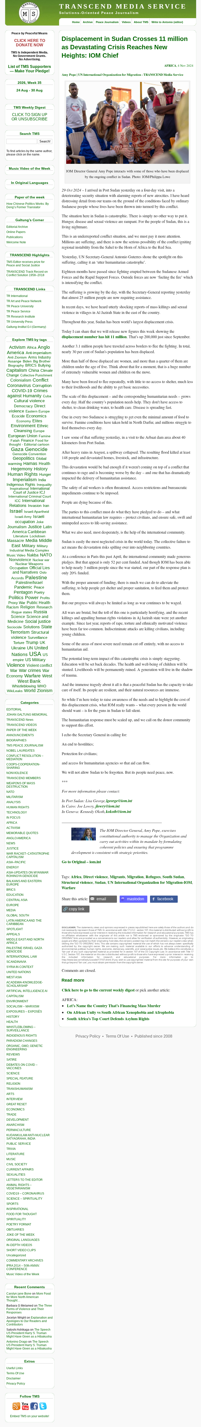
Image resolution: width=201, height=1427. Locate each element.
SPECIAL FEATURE (19, 1078)
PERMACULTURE (18, 1130)
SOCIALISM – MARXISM (22, 1006)
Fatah (15, 440)
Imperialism (25, 479)
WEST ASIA (14, 977)
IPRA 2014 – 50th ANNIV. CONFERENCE (23, 1267)
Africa (31, 347)
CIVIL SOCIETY (16, 1164)
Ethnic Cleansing (31, 428)
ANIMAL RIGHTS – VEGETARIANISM (19, 1186)
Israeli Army (23, 517)
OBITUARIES (15, 1229)
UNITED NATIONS (18, 972)
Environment (23, 425)
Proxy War (16, 603)
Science (18, 617)
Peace (39, 587)
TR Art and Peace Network (23, 301)
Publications (14, 237)
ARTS (10, 1094)
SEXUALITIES (15, 1174)
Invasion (34, 506)
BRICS (31, 365)
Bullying (44, 365)
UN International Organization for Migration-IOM (150, 882)
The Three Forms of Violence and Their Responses (29, 1309)
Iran (46, 506)
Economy (23, 421)
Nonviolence (20, 560)
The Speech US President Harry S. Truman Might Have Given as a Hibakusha (29, 1333)
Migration (135, 876)
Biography (16, 365)
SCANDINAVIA (16, 962)
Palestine (36, 577)
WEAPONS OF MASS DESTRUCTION (20, 785)
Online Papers (15, 232)
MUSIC (11, 1159)
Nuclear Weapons (29, 564)
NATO (46, 554)
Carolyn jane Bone (18, 1293)
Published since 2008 (153, 1036)
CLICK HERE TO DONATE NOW (29, 43)
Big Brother (41, 361)
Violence (16, 665)
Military (28, 545)
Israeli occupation (30, 519)
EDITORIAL (14, 709)
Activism (17, 347)
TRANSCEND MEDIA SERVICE (123, 6)
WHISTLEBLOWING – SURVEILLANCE (21, 1028)
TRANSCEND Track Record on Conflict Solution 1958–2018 (27, 273)
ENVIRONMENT (17, 1001)
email (101, 899)
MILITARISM (14, 797)
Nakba (32, 555)
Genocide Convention (29, 454)
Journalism (16, 527)
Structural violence (77, 882)
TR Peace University (20, 306)
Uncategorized (16, 1255)
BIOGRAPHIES (16, 740)
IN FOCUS (13, 817)
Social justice (38, 621)
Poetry (39, 592)
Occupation (19, 568)
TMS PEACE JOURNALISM (24, 745)
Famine (44, 436)
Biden (27, 361)
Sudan (100, 882)
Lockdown (37, 536)
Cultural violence (29, 401)
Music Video (16, 555)
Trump (32, 642)
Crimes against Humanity (27, 393)
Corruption (41, 385)
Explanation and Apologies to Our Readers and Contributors (29, 1321)
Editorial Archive (17, 227)
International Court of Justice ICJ (31, 490)
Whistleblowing (24, 686)
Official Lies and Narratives (31, 570)
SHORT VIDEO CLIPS (21, 1250)
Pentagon (23, 592)
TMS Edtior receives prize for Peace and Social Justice (25, 263)
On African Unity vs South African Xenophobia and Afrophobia (120, 1012)
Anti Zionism (17, 357)
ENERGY (12, 867)
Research (44, 607)
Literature (20, 536)
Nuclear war (41, 560)
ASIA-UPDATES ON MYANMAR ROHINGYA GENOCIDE (27, 874)
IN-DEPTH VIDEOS (19, 1245)
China (33, 370)
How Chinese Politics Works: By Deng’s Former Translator (27, 205)
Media (31, 540)
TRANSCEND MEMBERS (23, 778)
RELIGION (13, 1083)
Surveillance (37, 638)
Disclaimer (13, 1378)
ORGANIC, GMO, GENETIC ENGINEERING (24, 1047)
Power (31, 597)
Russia (40, 611)
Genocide (36, 449)
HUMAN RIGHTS (17, 807)
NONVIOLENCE (17, 773)
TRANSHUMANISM (19, 1089)
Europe (39, 431)
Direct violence (95, 876)
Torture (18, 643)
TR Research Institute (20, 316)
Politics (16, 597)
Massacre (15, 541)
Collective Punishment (36, 375)
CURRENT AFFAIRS (20, 1169)
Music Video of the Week (22, 1274)
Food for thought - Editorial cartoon (29, 442)
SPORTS (12, 1204)
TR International (17, 296)
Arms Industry (39, 357)
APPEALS (13, 934)
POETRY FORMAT (18, 1224)
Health (44, 464)
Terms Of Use (15, 1373)
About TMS (141, 22)
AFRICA (11, 822)
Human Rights (23, 474)
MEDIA (11, 910)
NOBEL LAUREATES (20, 750)
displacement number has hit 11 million (94, 336)
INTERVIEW (14, 1099)
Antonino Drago (16, 1341)
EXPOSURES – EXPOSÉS (24, 1011)
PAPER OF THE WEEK (21, 730)
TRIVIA (11, 1149)
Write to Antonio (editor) (167, 22)
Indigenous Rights (21, 484)
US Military (35, 659)
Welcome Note (16, 242)
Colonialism (20, 380)
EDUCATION (15, 895)
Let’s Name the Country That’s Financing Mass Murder (114, 1005)
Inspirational (19, 488)
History (41, 468)
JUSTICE (12, 848)
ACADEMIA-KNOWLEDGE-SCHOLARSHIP (24, 984)
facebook (165, 899)
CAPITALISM (15, 996)
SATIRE (11, 1059)
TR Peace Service (18, 311)
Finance (27, 440)
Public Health (38, 602)
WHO (41, 686)
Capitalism (16, 370)
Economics (36, 416)
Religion (27, 607)
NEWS (10, 843)
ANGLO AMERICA (18, 838)
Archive (88, 22)
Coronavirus (19, 385)
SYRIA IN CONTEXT (19, 967)
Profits (45, 598)
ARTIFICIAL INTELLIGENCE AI (26, 991)
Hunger (45, 474)
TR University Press (19, 321)
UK (42, 642)
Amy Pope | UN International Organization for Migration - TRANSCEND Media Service (122, 74)
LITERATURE (15, 1154)
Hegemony (21, 468)
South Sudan (173, 876)
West (47, 675)
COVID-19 (22, 390)
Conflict (40, 380)
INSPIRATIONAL (17, 1209)
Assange (14, 361)
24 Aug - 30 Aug (29, 90)
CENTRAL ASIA (16, 900)
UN (30, 648)
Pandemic (23, 587)
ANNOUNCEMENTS (20, 735)
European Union (22, 435)
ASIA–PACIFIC (16, 862)
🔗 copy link (73, 909)
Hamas (30, 463)
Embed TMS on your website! (29, 1416)
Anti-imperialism (38, 353)
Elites (37, 421)
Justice (35, 526)
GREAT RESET (16, 1104)
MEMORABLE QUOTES (22, 833)
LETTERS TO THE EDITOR (24, 1180)
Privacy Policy (15, 1383)
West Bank (29, 681)
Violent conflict (39, 665)
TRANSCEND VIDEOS (21, 725)
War (13, 670)
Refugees (153, 876)
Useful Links (14, 1368)
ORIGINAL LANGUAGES (22, 1240)
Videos (126, 22)
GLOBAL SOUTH (17, 915)
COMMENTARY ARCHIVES (24, 1260)
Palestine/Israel (29, 582)
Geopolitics (24, 458)
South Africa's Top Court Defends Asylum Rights (108, 1018)
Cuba (47, 396)
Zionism (44, 690)
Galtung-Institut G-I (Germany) (26, 327)
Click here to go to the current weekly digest (98, 990)
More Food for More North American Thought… (28, 1297)
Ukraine (18, 647)
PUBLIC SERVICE (18, 1143)
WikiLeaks (15, 691)
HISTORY (12, 1016)
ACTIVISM (13, 828)
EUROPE (12, 905)
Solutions (31, 627)
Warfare (32, 675)
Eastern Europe (37, 411)
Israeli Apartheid (36, 512)
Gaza (17, 449)
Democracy (23, 406)
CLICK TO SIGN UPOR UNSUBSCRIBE (30, 117)
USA (35, 654)
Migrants (117, 876)
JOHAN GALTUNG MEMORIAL (27, 714)
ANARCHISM (15, 1125)
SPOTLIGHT (14, 929)
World (30, 690)
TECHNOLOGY (16, 812)
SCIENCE (13, 1073)
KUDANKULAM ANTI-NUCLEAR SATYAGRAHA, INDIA (28, 1136)
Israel (16, 511)
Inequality (44, 485)
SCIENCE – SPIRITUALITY (24, 1198)
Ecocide (18, 416)
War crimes (30, 670)
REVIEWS (13, 1054)
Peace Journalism (107, 22)
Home (76, 22)
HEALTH (12, 1022)
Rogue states (22, 612)
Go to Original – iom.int (81, 861)
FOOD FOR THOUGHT (21, 1214)
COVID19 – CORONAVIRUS (25, 1193)
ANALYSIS (13, 802)
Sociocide (14, 627)
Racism (12, 607)
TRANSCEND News (19, 719)
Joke (40, 522)
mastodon (135, 899)
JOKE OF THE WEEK (20, 1234)
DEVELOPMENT (17, 1119)
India (42, 480)
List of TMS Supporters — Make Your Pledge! (29, 68)
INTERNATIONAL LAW (21, 956)
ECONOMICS (15, 1109)
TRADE (11, 1114)
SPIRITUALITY (16, 1219)
